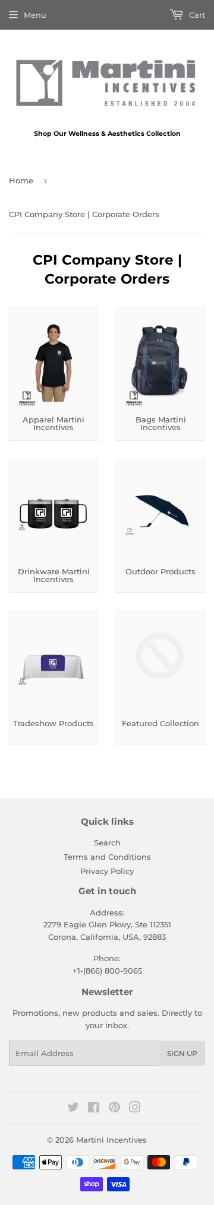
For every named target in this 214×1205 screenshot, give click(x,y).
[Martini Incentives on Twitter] (73, 1109)
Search (107, 842)
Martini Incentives (111, 1139)
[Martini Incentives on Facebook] (93, 1109)
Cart (196, 15)
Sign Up (182, 1053)
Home (21, 180)
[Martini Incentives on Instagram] (135, 1109)
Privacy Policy (107, 871)
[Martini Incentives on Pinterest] (114, 1109)
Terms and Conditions (107, 856)
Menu (35, 15)
